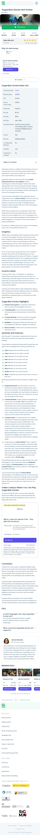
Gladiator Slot (6, 735)
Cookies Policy (20, 829)
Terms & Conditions (25, 826)
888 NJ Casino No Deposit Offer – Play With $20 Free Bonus (10, 64)
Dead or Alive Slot (8, 744)
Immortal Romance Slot (10, 753)
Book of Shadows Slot (9, 731)
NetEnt (6, 12)
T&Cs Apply (6, 73)
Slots (16, 700)
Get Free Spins (8, 689)
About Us (5, 762)
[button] (10, 693)
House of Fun (8, 679)
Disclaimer (5, 771)
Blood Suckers (24, 679)
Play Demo (21, 27)
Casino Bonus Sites (7, 700)
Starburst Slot (6, 722)
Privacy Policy (12, 826)
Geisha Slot (5, 726)
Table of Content (10, 162)
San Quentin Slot (7, 740)
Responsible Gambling (9, 776)
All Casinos (19, 80)
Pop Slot (4, 748)
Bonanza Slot (6, 718)
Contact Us (5, 767)
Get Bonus (9, 69)
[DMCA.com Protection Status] (6, 785)
